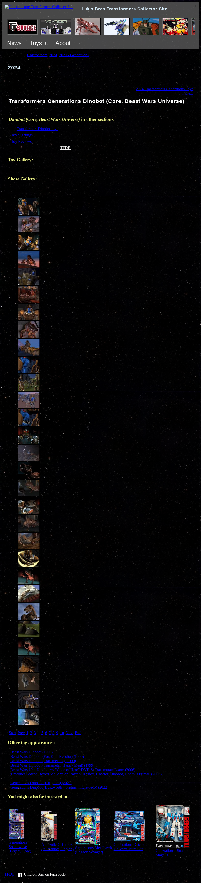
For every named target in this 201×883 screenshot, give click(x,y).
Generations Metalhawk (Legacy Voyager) (93, 850)
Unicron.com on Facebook (44, 874)
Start (12, 733)
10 (62, 733)
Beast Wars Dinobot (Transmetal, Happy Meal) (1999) (52, 765)
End (78, 733)
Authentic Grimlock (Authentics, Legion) (57, 846)
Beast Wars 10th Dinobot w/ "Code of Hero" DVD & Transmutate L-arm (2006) (72, 770)
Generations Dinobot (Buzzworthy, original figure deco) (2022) (59, 787)
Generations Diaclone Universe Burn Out (130, 846)
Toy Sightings (22, 135)
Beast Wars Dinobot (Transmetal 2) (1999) (43, 761)
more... (187, 93)
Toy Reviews (21, 141)
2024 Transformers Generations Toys (164, 89)
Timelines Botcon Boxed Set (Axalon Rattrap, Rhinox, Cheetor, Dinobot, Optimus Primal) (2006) (86, 774)
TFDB (65, 148)
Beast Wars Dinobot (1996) (31, 752)
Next (69, 733)
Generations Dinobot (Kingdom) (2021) (41, 783)
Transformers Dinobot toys (37, 129)
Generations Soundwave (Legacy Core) (20, 846)
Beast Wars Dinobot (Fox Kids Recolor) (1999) (47, 756)
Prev (21, 733)
